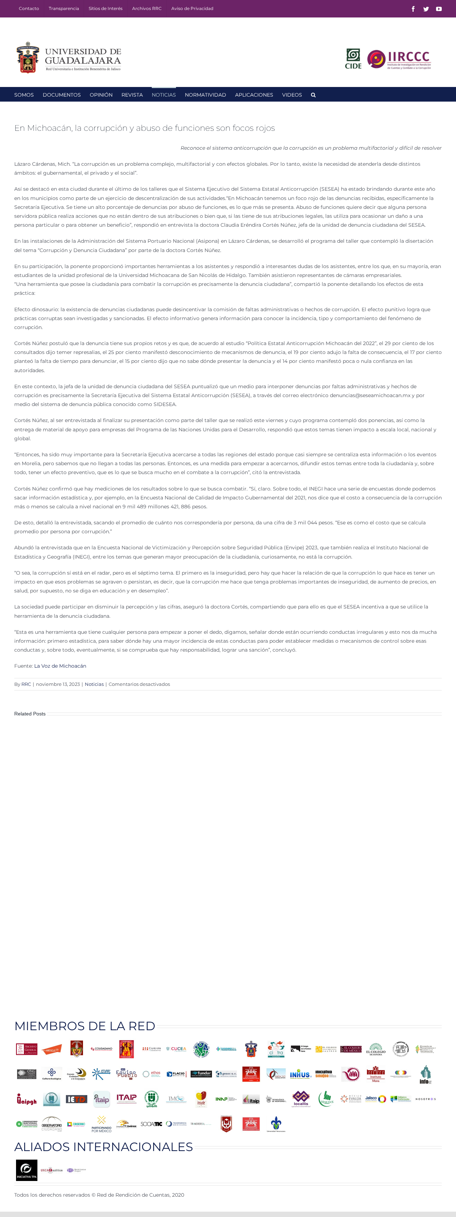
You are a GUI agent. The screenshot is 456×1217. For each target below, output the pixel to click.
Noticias (94, 684)
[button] (313, 94)
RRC (26, 684)
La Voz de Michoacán (61, 666)
